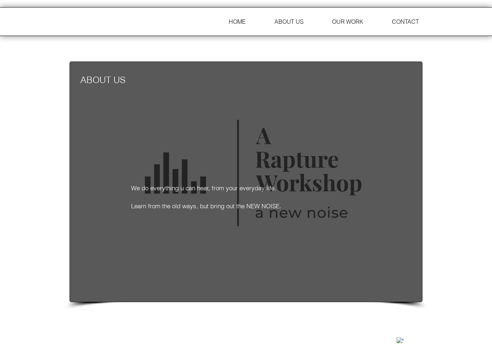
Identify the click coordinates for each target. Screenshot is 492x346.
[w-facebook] (400, 341)
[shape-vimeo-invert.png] (412, 337)
